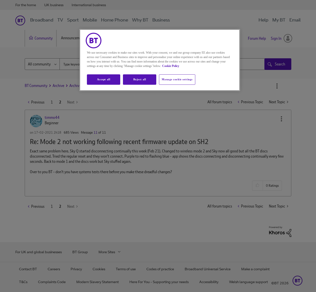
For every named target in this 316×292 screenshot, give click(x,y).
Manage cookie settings (177, 79)
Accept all (103, 79)
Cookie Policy (170, 66)
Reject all (139, 79)
